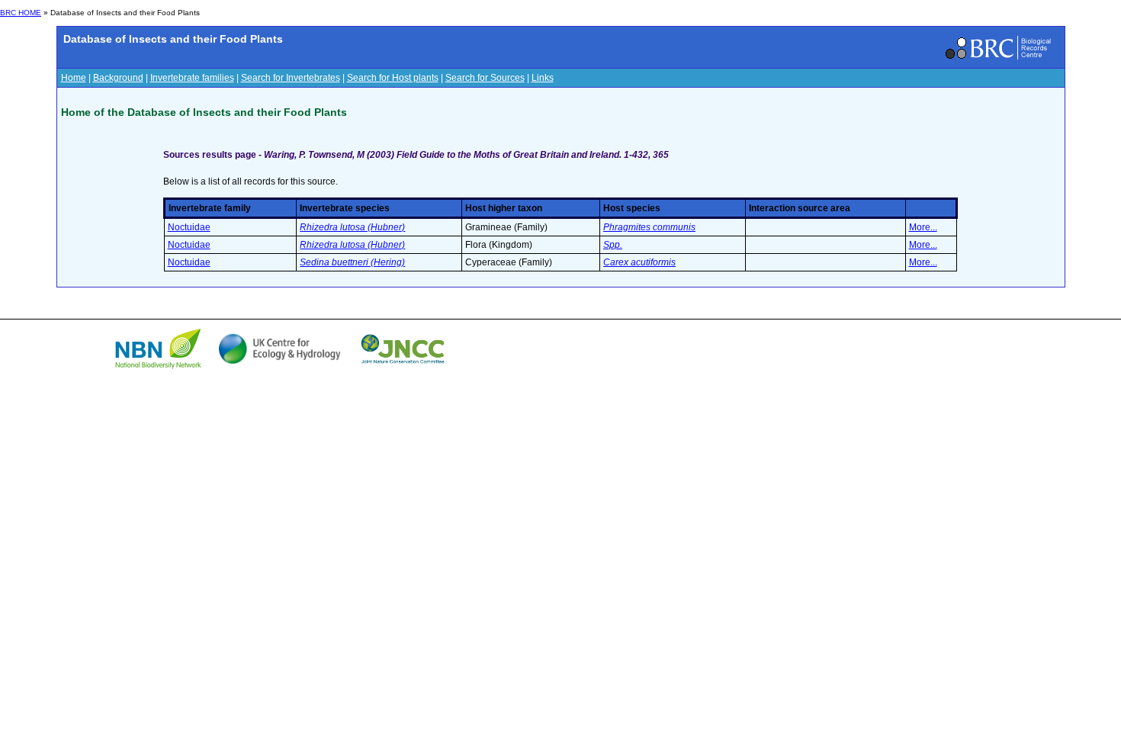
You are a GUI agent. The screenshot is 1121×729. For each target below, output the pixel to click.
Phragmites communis (649, 227)
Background (118, 77)
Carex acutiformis (639, 262)
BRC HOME (20, 12)
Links (543, 77)
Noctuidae (189, 227)
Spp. (612, 244)
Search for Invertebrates (290, 77)
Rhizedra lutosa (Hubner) (352, 227)
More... (923, 227)
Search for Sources (485, 77)
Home (73, 77)
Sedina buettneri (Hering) (352, 262)
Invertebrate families (192, 77)
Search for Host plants (392, 77)
